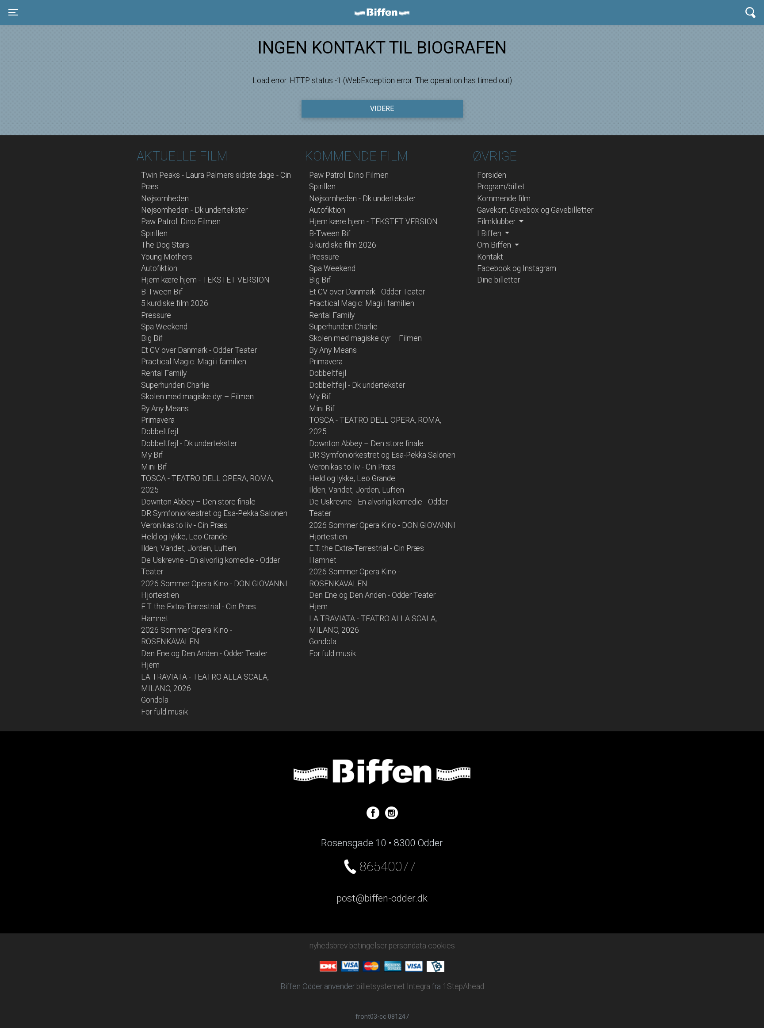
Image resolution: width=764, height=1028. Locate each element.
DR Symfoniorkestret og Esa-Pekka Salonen (214, 513)
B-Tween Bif (162, 291)
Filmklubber (497, 221)
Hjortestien (160, 595)
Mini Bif (154, 466)
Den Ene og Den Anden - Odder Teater (204, 653)
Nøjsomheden (165, 198)
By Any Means (165, 408)
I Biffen (490, 233)
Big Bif (152, 338)
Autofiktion (159, 268)
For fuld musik (164, 711)
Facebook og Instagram (516, 268)
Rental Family (164, 373)
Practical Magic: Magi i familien (193, 361)
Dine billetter (498, 279)
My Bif (152, 455)
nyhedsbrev (328, 945)
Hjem (150, 665)
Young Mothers (166, 256)
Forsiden (491, 175)
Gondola (154, 700)
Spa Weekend (164, 326)
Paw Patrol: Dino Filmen (181, 221)
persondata (407, 945)
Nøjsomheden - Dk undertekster (194, 210)
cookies (441, 945)
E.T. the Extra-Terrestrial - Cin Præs (198, 606)
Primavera (158, 420)
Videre (382, 108)
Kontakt (490, 256)
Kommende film (504, 198)
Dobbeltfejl (159, 431)
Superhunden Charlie (175, 385)
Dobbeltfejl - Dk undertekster (189, 443)
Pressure (156, 315)
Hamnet (154, 618)
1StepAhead (463, 986)
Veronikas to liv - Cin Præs (184, 525)
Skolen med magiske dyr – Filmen (197, 396)
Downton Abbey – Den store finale (198, 501)
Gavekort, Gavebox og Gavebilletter (535, 210)
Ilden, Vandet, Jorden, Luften (188, 548)
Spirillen (154, 233)
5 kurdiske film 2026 (174, 303)
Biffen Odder (385, 12)
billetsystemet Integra (393, 986)
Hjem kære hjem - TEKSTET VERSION (205, 279)
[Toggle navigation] (750, 12)
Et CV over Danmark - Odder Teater (199, 350)
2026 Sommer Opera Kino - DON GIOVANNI (214, 583)
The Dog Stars (165, 245)
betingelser (368, 945)
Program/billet (501, 186)
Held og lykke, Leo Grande (184, 536)
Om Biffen (495, 245)
